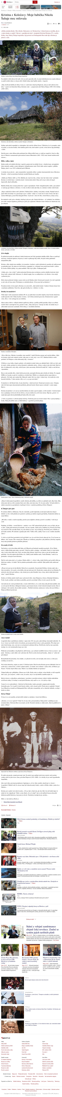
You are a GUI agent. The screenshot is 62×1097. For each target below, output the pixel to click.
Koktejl (18, 885)
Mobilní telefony (17, 1081)
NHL (43, 1054)
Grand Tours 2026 (26, 1054)
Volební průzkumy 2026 (6, 1045)
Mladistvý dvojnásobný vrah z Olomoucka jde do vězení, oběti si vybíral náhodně (51, 959)
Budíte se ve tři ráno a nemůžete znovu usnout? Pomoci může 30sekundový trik (36, 870)
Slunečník (35, 1076)
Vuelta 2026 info (25, 1043)
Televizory (57, 1081)
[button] (31, 57)
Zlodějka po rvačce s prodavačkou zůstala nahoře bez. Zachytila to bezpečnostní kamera (37, 882)
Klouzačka (41, 1076)
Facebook (4, 1089)
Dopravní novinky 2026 (47, 1063)
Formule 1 (44, 1052)
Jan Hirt (23, 1047)
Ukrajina (14, 809)
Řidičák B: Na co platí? (47, 1065)
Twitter (9, 1089)
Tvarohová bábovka (6, 1065)
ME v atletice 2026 (46, 1050)
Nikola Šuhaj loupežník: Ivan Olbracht (13, 802)
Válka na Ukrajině (21, 835)
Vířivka (34, 1078)
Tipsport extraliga (46, 1047)
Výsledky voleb (4, 1047)
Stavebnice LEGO (26, 1081)
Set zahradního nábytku (50, 1076)
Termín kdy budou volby (7, 1050)
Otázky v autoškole (46, 1068)
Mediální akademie (30, 1089)
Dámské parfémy (36, 1081)
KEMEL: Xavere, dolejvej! (25, 894)
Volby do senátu (5, 1052)
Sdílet (56, 23)
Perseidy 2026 (31, 1074)
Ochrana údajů (46, 1089)
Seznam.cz (57, 2)
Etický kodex (39, 1089)
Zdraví (18, 872)
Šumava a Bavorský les (27, 1063)
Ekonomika (19, 860)
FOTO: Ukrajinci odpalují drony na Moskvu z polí (32, 906)
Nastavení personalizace (31, 1090)
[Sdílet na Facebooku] (58, 805)
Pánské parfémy (34, 1083)
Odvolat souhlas (55, 1089)
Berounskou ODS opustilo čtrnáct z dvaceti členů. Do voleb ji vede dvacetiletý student (30, 960)
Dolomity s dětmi (26, 1070)
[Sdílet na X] (60, 805)
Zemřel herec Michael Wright (26, 844)
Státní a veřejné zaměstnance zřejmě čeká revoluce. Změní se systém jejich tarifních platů (42, 929)
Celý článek (56, 940)
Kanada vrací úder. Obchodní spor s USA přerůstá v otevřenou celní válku (38, 857)
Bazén (13, 1076)
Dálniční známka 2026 (47, 1061)
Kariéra (19, 1089)
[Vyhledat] (35, 2)
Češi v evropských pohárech (51, 1074)
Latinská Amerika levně (27, 1068)
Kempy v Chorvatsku (27, 1059)
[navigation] (2, 2)
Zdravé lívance (4, 1063)
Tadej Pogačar (25, 1050)
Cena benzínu (39, 1074)
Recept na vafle (5, 1068)
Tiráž (23, 1089)
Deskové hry (51, 1081)
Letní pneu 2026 (46, 1059)
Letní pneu (43, 1081)
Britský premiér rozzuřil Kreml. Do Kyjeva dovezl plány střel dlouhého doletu (36, 832)
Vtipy (18, 822)
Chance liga (45, 1043)
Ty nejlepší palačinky (6, 1059)
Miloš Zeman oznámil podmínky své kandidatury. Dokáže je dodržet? (38, 819)
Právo (2, 23)
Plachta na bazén (21, 1076)
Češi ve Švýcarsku (26, 1065)
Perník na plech (5, 1070)
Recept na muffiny (5, 1061)
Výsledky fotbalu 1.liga (47, 1045)
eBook (50, 23)
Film (18, 846)
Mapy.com (14, 1074)
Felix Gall (24, 1052)
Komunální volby (5, 1054)
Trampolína (29, 1076)
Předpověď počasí (22, 1074)
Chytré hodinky (25, 1083)
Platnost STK (45, 1070)
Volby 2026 (4, 1043)
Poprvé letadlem (26, 1061)
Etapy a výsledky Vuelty (27, 1045)
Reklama (14, 1089)
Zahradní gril (28, 1078)
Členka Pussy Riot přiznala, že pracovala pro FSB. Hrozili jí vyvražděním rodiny (9, 960)
